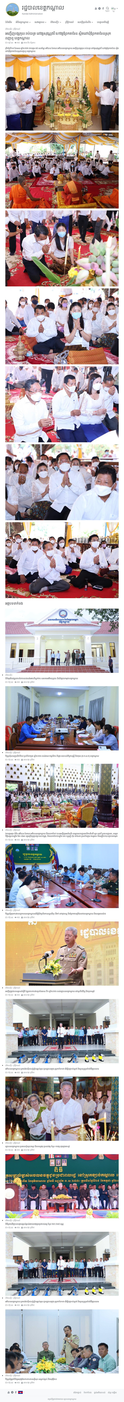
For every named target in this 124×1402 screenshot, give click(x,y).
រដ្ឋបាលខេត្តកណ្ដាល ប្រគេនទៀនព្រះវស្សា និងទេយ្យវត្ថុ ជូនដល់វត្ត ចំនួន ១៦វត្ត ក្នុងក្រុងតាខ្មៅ (37, 1146)
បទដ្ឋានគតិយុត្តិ (103, 22)
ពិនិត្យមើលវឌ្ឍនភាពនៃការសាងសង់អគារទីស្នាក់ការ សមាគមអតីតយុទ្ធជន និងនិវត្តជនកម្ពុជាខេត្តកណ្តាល (41, 678)
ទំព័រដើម (8, 22)
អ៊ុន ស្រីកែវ (30, 682)
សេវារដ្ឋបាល (39, 22)
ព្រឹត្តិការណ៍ (69, 22)
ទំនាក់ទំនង (88, 1392)
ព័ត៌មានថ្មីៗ (54, 22)
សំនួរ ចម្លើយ (112, 1392)
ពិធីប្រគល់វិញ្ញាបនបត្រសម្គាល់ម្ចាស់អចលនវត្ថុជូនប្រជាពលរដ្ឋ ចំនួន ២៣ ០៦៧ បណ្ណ (34, 1224)
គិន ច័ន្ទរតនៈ (31, 42)
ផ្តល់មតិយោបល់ (99, 1392)
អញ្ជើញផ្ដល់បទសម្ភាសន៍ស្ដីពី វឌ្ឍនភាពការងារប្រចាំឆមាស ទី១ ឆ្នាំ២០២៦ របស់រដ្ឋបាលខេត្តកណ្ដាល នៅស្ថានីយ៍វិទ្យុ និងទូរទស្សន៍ (50, 991)
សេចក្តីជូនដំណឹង (84, 22)
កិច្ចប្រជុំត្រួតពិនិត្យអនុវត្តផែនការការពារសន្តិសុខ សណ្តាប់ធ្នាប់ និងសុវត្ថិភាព (31, 1379)
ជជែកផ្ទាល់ (77, 1392)
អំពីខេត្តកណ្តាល (22, 22)
